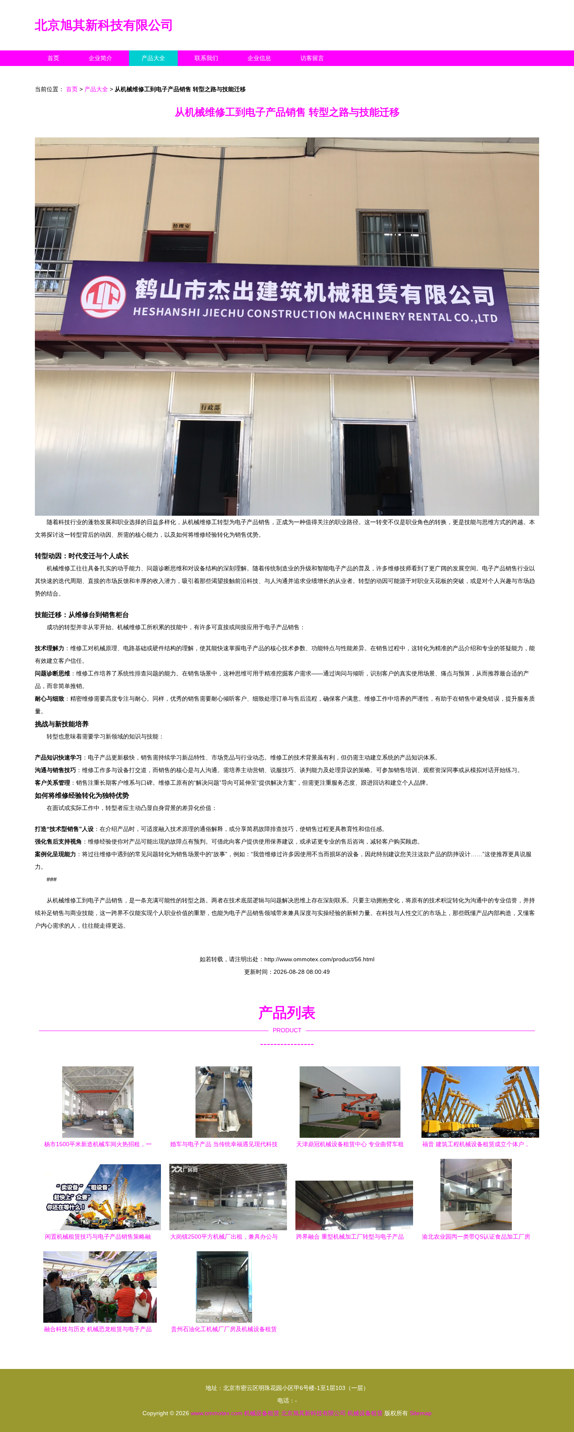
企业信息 (259, 58)
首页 (53, 58)
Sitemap (421, 1413)
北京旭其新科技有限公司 (104, 25)
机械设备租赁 (261, 1413)
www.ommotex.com (216, 1413)
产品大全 (153, 58)
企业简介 (100, 58)
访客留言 (312, 58)
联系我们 (206, 58)
